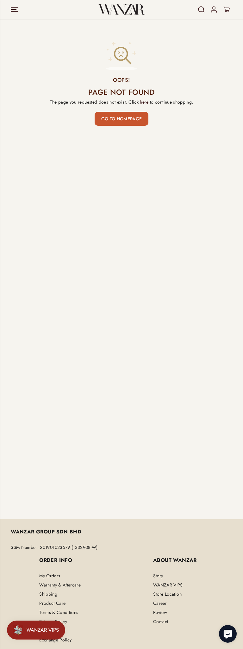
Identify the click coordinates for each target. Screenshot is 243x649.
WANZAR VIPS (168, 585)
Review (160, 612)
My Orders (49, 576)
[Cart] (226, 9)
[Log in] (214, 9)
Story (158, 576)
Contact (160, 621)
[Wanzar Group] (121, 9)
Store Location (167, 594)
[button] (14, 9)
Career (160, 603)
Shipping (48, 594)
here (144, 102)
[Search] (201, 9)
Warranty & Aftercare (60, 585)
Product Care (52, 603)
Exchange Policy (55, 640)
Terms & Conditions (58, 612)
